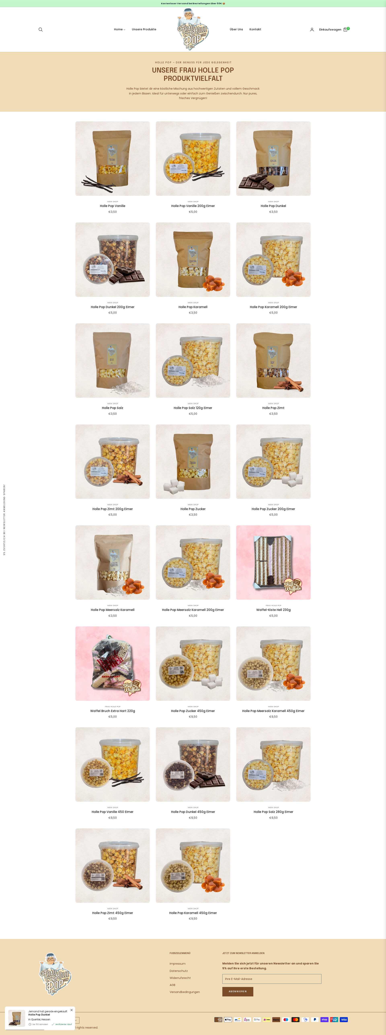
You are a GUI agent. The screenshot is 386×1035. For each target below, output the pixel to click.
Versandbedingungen (185, 992)
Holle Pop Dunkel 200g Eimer (112, 307)
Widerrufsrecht (180, 978)
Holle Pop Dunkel (273, 206)
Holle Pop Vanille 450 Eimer (112, 812)
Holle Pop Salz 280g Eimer (273, 812)
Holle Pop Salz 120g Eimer (193, 408)
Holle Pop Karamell (193, 307)
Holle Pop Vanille (112, 206)
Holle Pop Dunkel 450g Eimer (193, 812)
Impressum (178, 964)
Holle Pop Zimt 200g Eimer (112, 509)
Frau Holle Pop (273, 605)
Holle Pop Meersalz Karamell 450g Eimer (273, 711)
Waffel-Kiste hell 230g (273, 610)
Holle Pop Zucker (193, 509)
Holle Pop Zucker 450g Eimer (193, 711)
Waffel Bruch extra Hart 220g (112, 711)
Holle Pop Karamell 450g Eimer (193, 913)
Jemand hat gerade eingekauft (47, 1013)
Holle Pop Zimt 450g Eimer (112, 913)
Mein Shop (112, 201)
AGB (172, 985)
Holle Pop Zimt (273, 408)
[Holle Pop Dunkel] (15, 1018)
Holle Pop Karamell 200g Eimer (273, 307)
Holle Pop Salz (112, 408)
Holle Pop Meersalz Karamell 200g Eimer (193, 610)
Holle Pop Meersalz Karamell (112, 610)
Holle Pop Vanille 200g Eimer (193, 206)
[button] (41, 29)
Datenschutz (179, 971)
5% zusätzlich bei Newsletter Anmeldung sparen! (4, 519)
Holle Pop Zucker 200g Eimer (273, 509)
